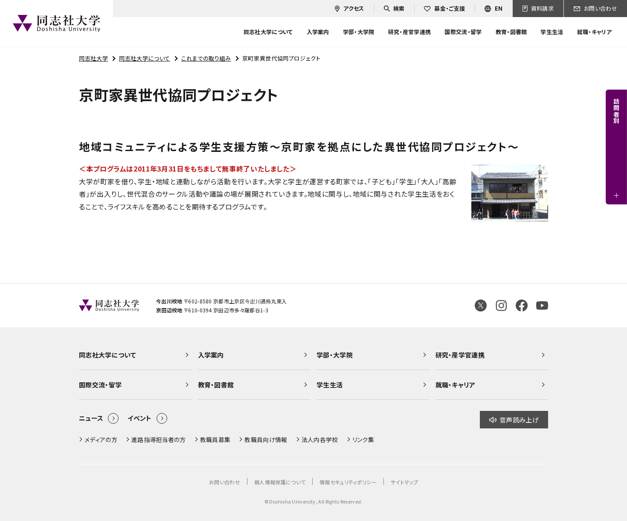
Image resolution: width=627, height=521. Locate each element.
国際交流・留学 (100, 384)
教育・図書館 (216, 384)
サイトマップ (404, 482)
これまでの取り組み (206, 58)
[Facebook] (522, 305)
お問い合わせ (224, 482)
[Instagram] (501, 305)
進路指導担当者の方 (158, 439)
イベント (139, 417)
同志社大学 (93, 58)
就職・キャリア (455, 384)
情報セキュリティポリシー (348, 482)
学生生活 (329, 384)
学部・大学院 (334, 354)
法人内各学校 (320, 439)
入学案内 (211, 354)
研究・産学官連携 (460, 354)
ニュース (91, 417)
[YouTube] (542, 305)
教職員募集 (215, 439)
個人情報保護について (279, 482)
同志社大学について (144, 58)
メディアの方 (100, 439)
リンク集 (363, 439)
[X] (481, 305)
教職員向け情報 (265, 439)
